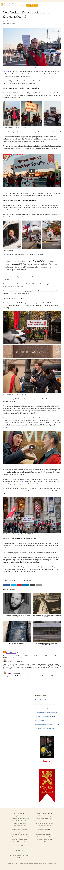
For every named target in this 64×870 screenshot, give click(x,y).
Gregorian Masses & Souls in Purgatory (44, 820)
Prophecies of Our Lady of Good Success (46, 708)
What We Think (19, 850)
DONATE (32, 5)
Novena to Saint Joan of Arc (42, 720)
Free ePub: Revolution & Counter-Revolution (20, 855)
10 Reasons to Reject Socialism (44, 836)
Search (26, 863)
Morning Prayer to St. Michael (43, 700)
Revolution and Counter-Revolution (44, 834)
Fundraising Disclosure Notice (35, 863)
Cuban (8, 254)
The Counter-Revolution (44, 832)
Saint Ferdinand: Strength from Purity (44, 823)
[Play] (32, 171)
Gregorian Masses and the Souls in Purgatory (47, 724)
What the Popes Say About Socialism (44, 839)
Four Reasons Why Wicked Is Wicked (45, 704)
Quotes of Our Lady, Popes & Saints (20, 820)
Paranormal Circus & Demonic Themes (19, 834)
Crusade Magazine (20, 853)
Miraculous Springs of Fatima (44, 825)
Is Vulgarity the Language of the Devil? (20, 836)
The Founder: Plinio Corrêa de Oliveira (45, 728)
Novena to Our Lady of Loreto (19, 825)
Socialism (6, 71)
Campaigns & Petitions (44, 841)
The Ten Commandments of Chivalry (45, 716)
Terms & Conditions (52, 863)
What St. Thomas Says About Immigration (46, 712)
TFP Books (19, 857)
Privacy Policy (44, 863)
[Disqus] (32, 670)
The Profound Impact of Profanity (19, 839)
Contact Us (22, 863)
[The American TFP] (12, 4)
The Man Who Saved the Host (19, 841)
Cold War (21, 481)
